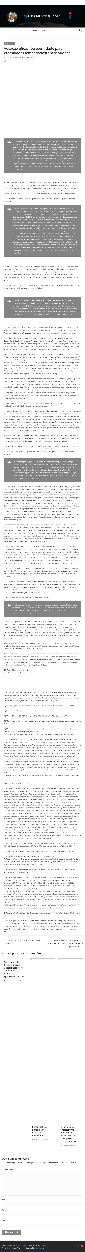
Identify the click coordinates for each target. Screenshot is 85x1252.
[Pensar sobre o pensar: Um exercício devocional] (42, 960)
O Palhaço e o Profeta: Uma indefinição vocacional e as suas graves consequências (68, 1134)
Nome (5, 1199)
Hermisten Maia (29, 58)
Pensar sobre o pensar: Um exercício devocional (40, 1131)
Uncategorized (9, 43)
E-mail (5, 1210)
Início (35, 30)
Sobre (44, 30)
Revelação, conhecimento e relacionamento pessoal (22, 942)
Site (3, 1221)
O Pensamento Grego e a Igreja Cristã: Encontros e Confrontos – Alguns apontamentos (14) (14, 969)
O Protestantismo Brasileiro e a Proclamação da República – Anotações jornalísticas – (64, 943)
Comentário (7, 1169)
